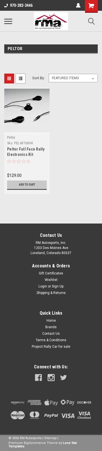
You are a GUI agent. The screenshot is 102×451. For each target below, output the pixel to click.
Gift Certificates (51, 273)
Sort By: (38, 78)
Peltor (11, 137)
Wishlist (51, 280)
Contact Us (51, 334)
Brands (51, 327)
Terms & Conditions (51, 340)
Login (43, 286)
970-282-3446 (21, 5)
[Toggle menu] (8, 21)
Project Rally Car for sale (51, 347)
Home (51, 321)
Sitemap (50, 438)
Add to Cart (27, 184)
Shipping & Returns (51, 293)
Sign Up (57, 286)
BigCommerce (35, 443)
